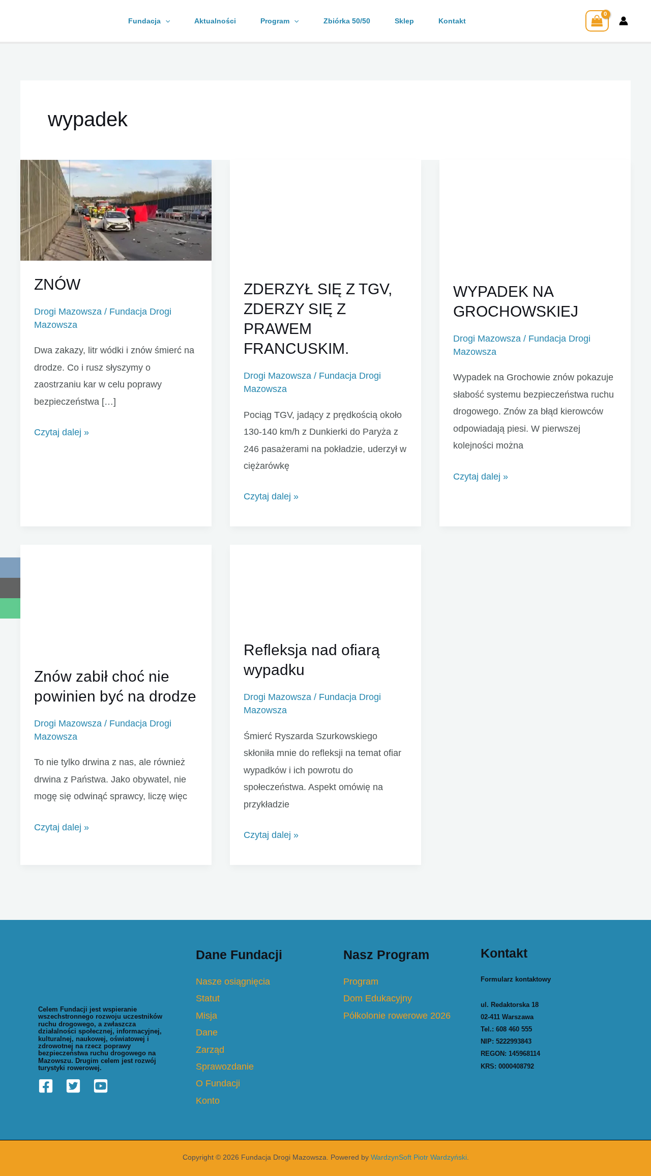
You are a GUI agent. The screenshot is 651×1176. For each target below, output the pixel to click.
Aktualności (215, 21)
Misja (206, 1016)
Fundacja (144, 21)
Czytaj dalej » (61, 432)
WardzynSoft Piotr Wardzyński (419, 1157)
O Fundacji (218, 1083)
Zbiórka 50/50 (346, 21)
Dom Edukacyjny (377, 998)
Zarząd (210, 1050)
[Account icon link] (623, 20)
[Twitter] (73, 1086)
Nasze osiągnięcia (233, 981)
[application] (165, 21)
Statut (208, 998)
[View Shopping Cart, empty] (597, 21)
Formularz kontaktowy (516, 979)
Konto (208, 1101)
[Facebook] (45, 1086)
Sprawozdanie (225, 1066)
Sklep (404, 21)
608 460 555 (514, 1029)
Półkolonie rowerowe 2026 (397, 1016)
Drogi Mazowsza (68, 311)
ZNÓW (57, 284)
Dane (207, 1032)
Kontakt (452, 21)
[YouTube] (100, 1086)
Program (274, 21)
